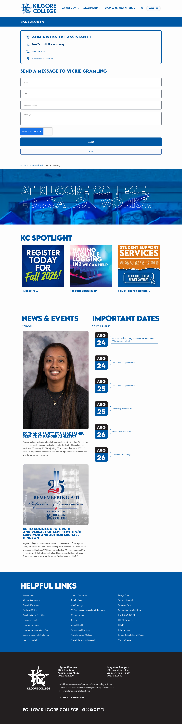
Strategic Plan (124, 605)
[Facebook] (83, 709)
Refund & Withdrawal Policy (131, 634)
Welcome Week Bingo (121, 454)
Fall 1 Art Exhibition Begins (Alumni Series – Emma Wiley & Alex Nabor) (133, 339)
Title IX (121, 624)
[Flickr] (94, 709)
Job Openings (76, 605)
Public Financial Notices (81, 634)
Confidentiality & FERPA (34, 615)
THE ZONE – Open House (123, 362)
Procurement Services (80, 629)
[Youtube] (91, 709)
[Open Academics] (78, 8)
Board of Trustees (31, 605)
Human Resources (78, 595)
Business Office (30, 610)
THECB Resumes (125, 620)
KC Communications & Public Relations (87, 610)
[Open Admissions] (100, 8)
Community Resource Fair (122, 408)
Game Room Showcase (121, 431)
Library (73, 620)
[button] (142, 8)
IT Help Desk (76, 600)
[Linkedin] (98, 709)
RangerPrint (123, 595)
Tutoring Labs (124, 629)
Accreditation (29, 595)
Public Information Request (82, 639)
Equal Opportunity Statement (36, 634)
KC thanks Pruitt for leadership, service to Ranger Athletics (53, 434)
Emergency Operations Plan (35, 629)
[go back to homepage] (38, 689)
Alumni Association (31, 600)
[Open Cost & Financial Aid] (134, 8)
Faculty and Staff (36, 165)
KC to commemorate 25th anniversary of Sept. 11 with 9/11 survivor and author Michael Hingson (52, 533)
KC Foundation (77, 615)
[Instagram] (102, 709)
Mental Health (76, 624)
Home (23, 165)
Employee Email (30, 620)
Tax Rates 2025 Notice (128, 615)
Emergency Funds (31, 624)
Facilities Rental (30, 639)
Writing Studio (124, 639)
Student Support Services (129, 610)
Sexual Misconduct (126, 600)
